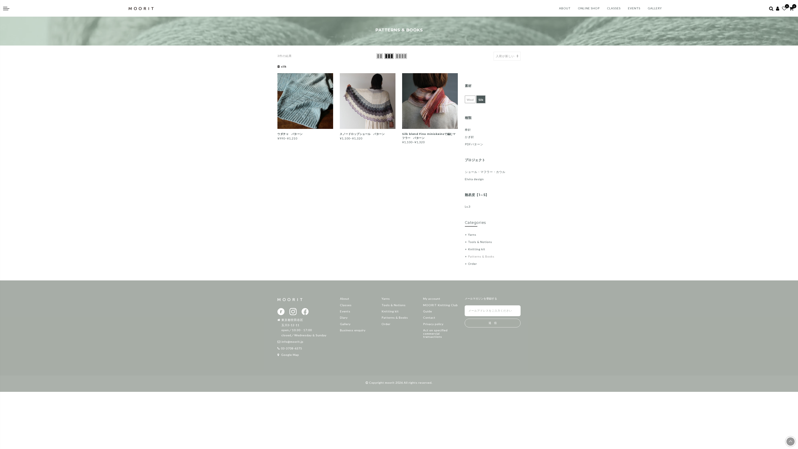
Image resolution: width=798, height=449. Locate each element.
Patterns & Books (481, 256)
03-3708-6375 (291, 348)
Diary (344, 317)
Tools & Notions (480, 242)
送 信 (493, 322)
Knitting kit (476, 249)
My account (431, 298)
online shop (589, 8)
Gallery (345, 324)
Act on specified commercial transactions (435, 333)
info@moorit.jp (292, 341)
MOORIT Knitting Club (440, 305)
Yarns (472, 234)
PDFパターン (474, 144)
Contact (429, 317)
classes (614, 8)
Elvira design (474, 179)
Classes (346, 305)
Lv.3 (467, 206)
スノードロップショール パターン (362, 134)
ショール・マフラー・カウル (485, 172)
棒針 (468, 129)
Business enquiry (353, 330)
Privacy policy (433, 324)
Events (345, 311)
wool (470, 99)
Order (472, 263)
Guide (427, 311)
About (344, 298)
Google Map (289, 354)
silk (284, 66)
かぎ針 (469, 137)
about (565, 8)
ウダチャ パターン (290, 134)
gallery (655, 8)
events (634, 8)
